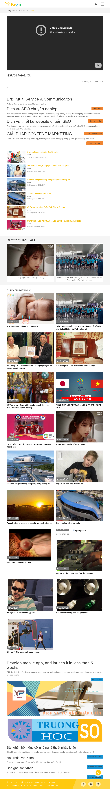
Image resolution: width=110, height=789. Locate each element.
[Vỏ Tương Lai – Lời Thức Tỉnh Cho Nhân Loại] (17, 212)
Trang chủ (10, 11)
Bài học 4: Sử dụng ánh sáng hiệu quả (72, 613)
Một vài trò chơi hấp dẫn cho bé (69, 484)
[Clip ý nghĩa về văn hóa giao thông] (79, 427)
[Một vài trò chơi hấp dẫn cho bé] (79, 466)
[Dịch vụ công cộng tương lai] (17, 198)
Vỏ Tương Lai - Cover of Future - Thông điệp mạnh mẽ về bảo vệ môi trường (29, 367)
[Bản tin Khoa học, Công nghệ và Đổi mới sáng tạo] (17, 170)
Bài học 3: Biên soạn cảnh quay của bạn (23, 652)
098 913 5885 (38, 785)
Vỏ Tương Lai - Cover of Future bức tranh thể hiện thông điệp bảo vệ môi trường (28, 406)
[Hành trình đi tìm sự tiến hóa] (30, 545)
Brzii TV (22, 11)
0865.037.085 (56, 785)
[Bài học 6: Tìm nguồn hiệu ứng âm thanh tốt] (79, 555)
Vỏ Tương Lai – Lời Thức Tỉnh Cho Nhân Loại (75, 366)
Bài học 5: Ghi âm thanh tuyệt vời (21, 613)
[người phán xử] (80, 531)
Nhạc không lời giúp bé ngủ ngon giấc (23, 326)
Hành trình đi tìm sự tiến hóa (19, 562)
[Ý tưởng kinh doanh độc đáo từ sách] (17, 157)
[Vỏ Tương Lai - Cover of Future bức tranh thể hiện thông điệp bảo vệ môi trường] (30, 387)
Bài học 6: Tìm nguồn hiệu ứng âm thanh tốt (74, 573)
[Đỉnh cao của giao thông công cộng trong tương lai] (17, 184)
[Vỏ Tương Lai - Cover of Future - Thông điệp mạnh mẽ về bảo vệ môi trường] (30, 348)
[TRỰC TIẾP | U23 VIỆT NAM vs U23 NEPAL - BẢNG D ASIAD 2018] (17, 225)
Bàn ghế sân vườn (95, 777)
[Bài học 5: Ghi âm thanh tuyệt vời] (30, 595)
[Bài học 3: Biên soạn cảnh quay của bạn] (30, 634)
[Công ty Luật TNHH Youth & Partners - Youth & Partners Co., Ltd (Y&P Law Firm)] (55, 699)
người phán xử (62, 534)
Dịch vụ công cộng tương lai (68, 523)
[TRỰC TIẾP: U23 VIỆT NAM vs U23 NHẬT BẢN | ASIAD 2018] (79, 387)
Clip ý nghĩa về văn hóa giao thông (70, 444)
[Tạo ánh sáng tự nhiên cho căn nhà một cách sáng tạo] (30, 505)
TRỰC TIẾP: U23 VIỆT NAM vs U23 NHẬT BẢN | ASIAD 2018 (78, 406)
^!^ (106, 784)
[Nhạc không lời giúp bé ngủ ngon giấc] (30, 309)
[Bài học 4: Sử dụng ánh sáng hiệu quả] (79, 595)
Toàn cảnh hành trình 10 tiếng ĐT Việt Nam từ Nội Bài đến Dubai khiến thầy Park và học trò (78, 327)
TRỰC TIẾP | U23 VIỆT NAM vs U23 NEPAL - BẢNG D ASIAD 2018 (29, 445)
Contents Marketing (95, 143)
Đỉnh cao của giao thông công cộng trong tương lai (28, 484)
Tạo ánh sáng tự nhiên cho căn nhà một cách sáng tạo (29, 523)
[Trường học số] (55, 730)
